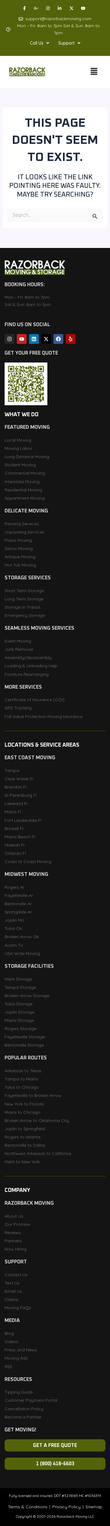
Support (66, 43)
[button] (39, 43)
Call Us (36, 43)
